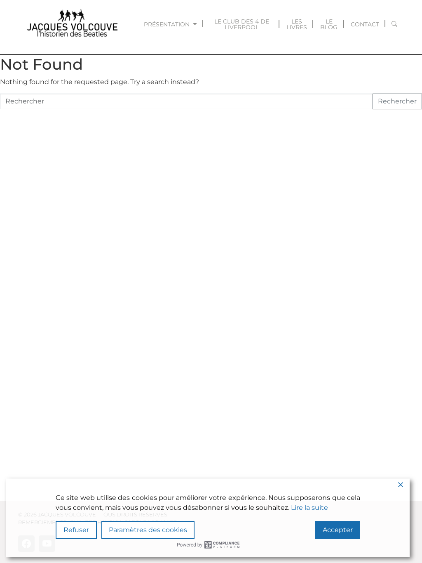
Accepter (338, 530)
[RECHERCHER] (394, 24)
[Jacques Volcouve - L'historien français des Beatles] (71, 24)
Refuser (76, 530)
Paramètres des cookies (148, 530)
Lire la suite (309, 507)
